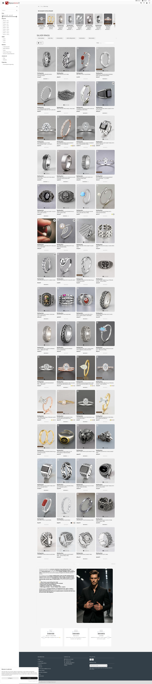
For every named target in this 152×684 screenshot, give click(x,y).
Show (98, 42)
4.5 (100, 29)
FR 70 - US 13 (6, 34)
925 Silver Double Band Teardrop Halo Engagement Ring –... (85, 143)
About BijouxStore (42, 663)
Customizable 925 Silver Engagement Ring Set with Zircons (46, 109)
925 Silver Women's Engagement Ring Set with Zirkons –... (65, 143)
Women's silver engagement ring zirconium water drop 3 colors (85, 383)
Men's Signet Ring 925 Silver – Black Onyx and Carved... (46, 212)
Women (5, 59)
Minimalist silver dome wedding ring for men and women (104, 75)
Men (4, 58)
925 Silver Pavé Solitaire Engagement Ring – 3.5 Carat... (44, 143)
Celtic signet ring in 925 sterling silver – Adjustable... (104, 281)
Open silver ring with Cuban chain (46, 280)
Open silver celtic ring (102, 554)
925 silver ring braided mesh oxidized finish (44, 75)
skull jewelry (82, 38)
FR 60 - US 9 (6, 27)
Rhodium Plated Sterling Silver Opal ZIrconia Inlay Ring (85, 212)
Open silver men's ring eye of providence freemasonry (64, 452)
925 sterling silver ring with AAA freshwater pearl (65, 246)
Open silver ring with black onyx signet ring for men (85, 486)
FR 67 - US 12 (6, 32)
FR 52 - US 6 (6, 22)
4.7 (81, 29)
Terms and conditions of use (44, 668)
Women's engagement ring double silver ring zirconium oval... (66, 383)
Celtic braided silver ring (63, 520)
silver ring (50, 38)
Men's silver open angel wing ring (66, 108)
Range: (3, 15)
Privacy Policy (41, 670)
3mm (4, 40)
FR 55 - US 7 (6, 24)
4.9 (72, 29)
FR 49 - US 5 (6, 20)
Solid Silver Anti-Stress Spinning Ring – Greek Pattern (46, 349)
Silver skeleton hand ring (64, 314)
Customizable (40, 23)
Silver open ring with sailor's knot (66, 280)
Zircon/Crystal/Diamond (8, 53)
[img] (39, 29)
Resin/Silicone (6, 48)
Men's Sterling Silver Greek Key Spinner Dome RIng (85, 178)
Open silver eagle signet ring (84, 554)
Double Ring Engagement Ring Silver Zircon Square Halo (64, 418)
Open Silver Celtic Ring (63, 74)
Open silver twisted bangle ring (85, 520)
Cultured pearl (6, 46)
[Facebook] (90, 660)
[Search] (141, 3)
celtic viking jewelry (71, 38)
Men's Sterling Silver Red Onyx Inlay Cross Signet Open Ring (84, 315)
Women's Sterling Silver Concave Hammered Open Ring (85, 109)
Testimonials (41, 676)
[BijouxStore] (12, 2)
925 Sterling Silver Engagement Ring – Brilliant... (45, 383)
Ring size (40, 666)
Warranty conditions (42, 672)
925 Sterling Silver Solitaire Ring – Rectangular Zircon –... (105, 418)
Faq (39, 659)
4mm (4, 42)
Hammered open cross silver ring (46, 554)
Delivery (40, 665)
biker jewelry (91, 38)
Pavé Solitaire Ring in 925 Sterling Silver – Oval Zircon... (105, 383)
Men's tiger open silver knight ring (86, 451)
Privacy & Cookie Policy (33, 680)
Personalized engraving (8, 64)
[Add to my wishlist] (144, 3)
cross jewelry (59, 38)
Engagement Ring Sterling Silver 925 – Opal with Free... (104, 349)
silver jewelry (41, 38)
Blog (39, 674)
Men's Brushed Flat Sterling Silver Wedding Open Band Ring (66, 178)
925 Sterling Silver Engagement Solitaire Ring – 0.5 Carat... (104, 178)
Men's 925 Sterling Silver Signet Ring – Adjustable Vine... (65, 555)
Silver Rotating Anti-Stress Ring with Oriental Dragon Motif (85, 349)
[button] (44, 637)
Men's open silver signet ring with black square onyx (46, 486)
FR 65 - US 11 (6, 31)
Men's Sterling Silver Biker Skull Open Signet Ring (65, 212)
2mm (4, 39)
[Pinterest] (93, 660)
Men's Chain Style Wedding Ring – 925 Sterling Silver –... (65, 486)
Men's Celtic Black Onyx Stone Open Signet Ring (104, 521)
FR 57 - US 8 (6, 25)
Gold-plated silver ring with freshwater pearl (103, 212)
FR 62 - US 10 (6, 29)
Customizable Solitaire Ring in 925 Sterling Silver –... (85, 418)
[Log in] (146, 3)
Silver (4, 50)
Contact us (40, 661)
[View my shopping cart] (150, 3)
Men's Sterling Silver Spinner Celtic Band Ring (64, 349)
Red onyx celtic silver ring (83, 74)
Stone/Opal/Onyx (7, 52)
